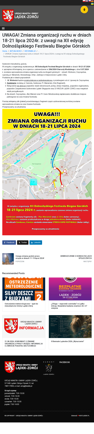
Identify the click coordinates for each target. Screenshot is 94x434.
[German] (92, 1)
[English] (87, 1)
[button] (3, 28)
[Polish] (84, 1)
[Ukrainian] (92, 4)
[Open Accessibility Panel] (84, 9)
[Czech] (89, 1)
